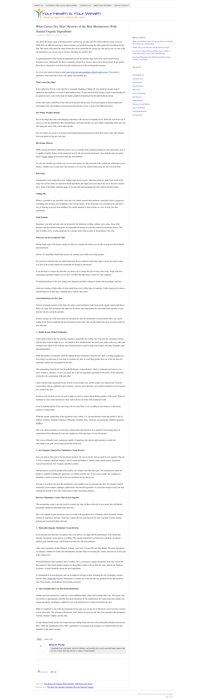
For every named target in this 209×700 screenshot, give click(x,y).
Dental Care (136, 89)
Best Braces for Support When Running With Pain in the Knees (68, 683)
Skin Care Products (139, 108)
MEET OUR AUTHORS (102, 5)
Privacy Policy (122, 5)
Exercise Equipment (139, 93)
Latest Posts (48, 639)
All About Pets (137, 82)
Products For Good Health (141, 104)
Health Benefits (138, 100)
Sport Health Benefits (140, 111)
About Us (38, 5)
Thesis (170, 694)
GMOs (39, 423)
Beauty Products (138, 86)
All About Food (138, 79)
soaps (65, 187)
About (39, 639)
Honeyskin (52, 578)
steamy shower (47, 156)
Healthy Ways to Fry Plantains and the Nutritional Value (151, 47)
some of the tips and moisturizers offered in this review (87, 72)
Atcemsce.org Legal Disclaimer (61, 5)
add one (53, 671)
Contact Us (85, 5)
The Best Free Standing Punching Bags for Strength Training (70, 687)
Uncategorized (137, 115)
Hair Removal (137, 97)
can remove (88, 187)
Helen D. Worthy (57, 644)
